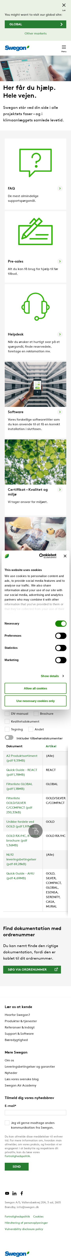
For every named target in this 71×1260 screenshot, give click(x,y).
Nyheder (11, 1073)
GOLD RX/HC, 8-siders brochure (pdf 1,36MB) (22, 841)
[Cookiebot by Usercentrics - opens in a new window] (41, 556)
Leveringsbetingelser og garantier (30, 1066)
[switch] (60, 636)
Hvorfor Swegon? (17, 1015)
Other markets (36, 33)
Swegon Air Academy (20, 1085)
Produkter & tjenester (21, 1021)
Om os (9, 1060)
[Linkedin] (14, 1194)
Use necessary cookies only (35, 700)
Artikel (51, 746)
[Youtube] (7, 1194)
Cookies (38, 1216)
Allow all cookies (35, 688)
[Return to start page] (17, 48)
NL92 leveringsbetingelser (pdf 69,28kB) (21, 859)
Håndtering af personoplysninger (26, 1223)
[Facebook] (21, 1194)
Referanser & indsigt (20, 1027)
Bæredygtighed (16, 1040)
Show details (50, 676)
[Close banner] (65, 556)
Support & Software (19, 1033)
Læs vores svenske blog (22, 1079)
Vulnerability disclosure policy (24, 1229)
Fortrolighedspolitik (17, 1156)
